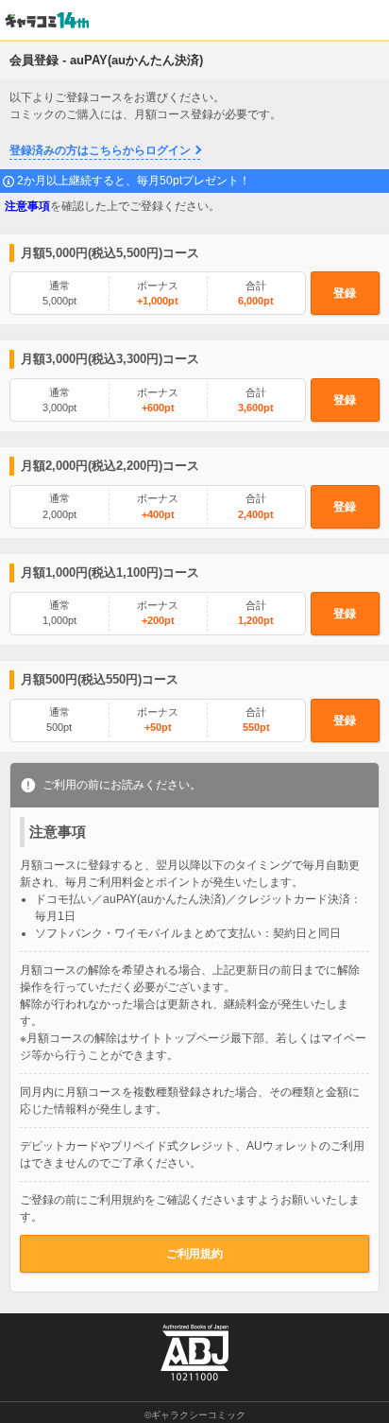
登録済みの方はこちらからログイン (100, 150)
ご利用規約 (194, 1253)
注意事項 (27, 206)
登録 (344, 293)
